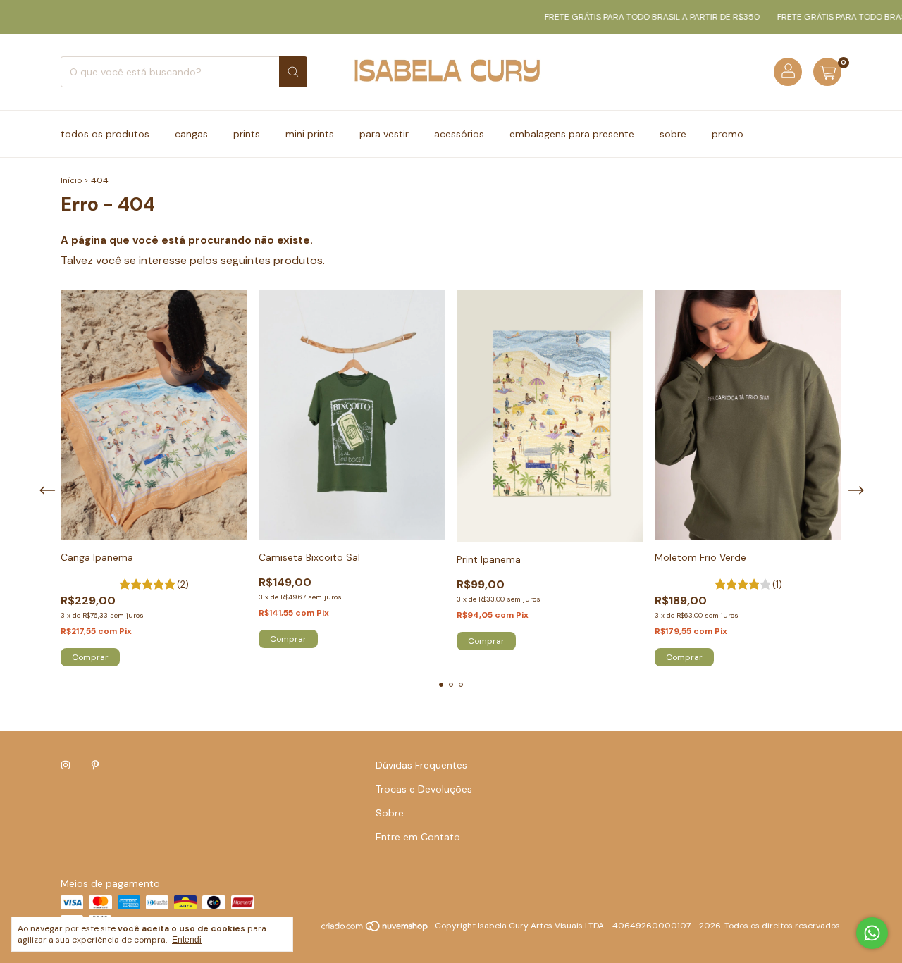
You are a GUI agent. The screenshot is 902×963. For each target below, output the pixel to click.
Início (71, 180)
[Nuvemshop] (375, 929)
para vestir (384, 134)
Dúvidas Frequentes (421, 765)
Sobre (390, 813)
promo (727, 134)
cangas (191, 134)
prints (246, 134)
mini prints (309, 134)
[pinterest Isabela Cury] (95, 765)
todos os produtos (105, 134)
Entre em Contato (418, 837)
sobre (673, 134)
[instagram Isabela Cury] (65, 765)
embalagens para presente (571, 134)
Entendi (187, 940)
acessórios (459, 134)
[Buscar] (293, 71)
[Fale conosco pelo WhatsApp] (872, 933)
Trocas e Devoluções (424, 789)
